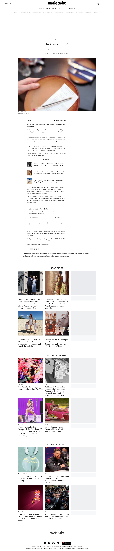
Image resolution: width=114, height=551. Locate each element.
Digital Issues (88, 12)
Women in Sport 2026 (25, 12)
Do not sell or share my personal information (72, 539)
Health (54, 8)
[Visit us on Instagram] (49, 543)
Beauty (48, 8)
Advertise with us (84, 537)
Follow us (57, 120)
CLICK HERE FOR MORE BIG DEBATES (38, 244)
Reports (67, 53)
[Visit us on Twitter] (45, 543)
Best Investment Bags (69, 12)
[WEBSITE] (36, 249)
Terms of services (44, 221)
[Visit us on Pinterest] (58, 543)
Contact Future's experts (42, 537)
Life (59, 8)
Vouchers (72, 8)
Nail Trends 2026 (59, 12)
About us (53, 539)
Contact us (56, 537)
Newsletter (64, 120)
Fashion (41, 8)
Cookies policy (43, 539)
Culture (64, 8)
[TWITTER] (33, 249)
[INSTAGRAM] (34, 249)
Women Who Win (96, 12)
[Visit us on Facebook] (53, 543)
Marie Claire (49, 53)
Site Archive (28, 537)
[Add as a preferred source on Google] (75, 543)
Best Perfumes (79, 12)
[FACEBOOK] (31, 249)
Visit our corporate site (76, 546)
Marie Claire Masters (36, 12)
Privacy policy (32, 539)
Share (30, 120)
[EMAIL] (38, 249)
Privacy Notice (32, 222)
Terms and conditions (69, 537)
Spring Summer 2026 (48, 12)
